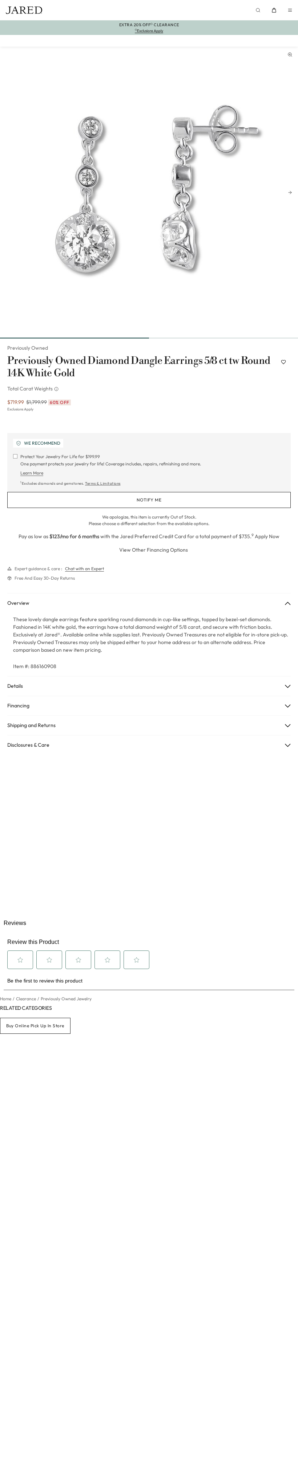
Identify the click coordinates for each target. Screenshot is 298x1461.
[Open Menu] (290, 10)
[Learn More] (57, 389)
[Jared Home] (24, 10)
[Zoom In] (290, 55)
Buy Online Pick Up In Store (35, 1025)
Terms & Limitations (103, 483)
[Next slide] (290, 192)
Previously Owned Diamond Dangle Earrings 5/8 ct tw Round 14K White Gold (138, 367)
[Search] (258, 10)
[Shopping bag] (274, 10)
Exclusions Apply (20, 409)
